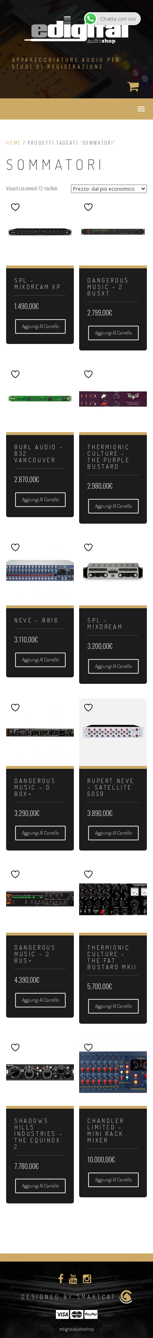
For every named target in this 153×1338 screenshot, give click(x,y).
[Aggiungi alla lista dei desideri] (16, 207)
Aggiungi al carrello (40, 326)
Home (13, 142)
